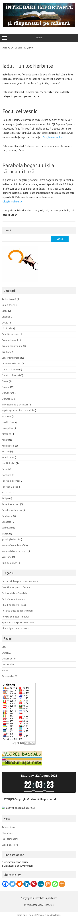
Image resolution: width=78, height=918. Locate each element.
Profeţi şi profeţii (11, 480)
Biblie (5, 311)
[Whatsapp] (55, 884)
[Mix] (48, 884)
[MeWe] (41, 884)
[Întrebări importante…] (39, 26)
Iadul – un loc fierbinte (28, 66)
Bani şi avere (8, 305)
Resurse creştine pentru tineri (17, 610)
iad (57, 92)
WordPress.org (10, 844)
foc (36, 92)
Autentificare (8, 827)
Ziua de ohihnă (9, 563)
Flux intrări (7, 833)
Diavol (5, 381)
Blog (4, 647)
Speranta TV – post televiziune (18, 622)
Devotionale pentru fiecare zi (17, 587)
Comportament (10, 340)
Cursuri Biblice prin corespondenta (20, 581)
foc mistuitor (47, 92)
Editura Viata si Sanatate (15, 593)
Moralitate (7, 457)
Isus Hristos (8, 422)
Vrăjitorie (7, 557)
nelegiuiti (8, 96)
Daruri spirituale (10, 369)
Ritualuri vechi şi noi (12, 510)
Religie (5, 498)
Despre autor (9, 658)
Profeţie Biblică (10, 486)
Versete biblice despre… (14, 551)
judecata (64, 92)
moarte (12, 150)
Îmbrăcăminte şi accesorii (15, 404)
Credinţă (6, 352)
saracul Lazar (10, 214)
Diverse (6, 387)
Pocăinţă (6, 475)
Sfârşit (5, 533)
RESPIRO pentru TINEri (14, 605)
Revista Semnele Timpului (15, 616)
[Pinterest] (33, 884)
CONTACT (7, 653)
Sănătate (6, 522)
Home (5, 670)
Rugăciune (7, 516)
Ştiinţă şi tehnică (10, 539)
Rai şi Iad (19, 92)
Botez (5, 322)
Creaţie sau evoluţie (12, 346)
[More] (62, 884)
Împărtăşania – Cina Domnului (17, 410)
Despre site (8, 664)
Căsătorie (7, 328)
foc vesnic (66, 146)
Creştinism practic (11, 357)
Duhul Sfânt (8, 393)
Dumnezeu (7, 398)
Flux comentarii (10, 838)
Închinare (6, 416)
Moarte (6, 451)
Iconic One (21, 915)
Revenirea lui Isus (11, 504)
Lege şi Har (7, 428)
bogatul (39, 210)
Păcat (5, 469)
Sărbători (7, 527)
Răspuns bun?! (9, 676)
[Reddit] (19, 884)
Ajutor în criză (9, 299)
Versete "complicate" (13, 545)
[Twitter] (12, 884)
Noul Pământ (8, 463)
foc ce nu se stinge (49, 146)
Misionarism (8, 445)
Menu (39, 37)
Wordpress (55, 915)
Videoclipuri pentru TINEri (15, 628)
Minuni (5, 439)
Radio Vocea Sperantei (14, 599)
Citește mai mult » (53, 137)
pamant (18, 96)
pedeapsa (29, 96)
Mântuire (6, 434)
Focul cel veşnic (20, 111)
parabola (64, 210)
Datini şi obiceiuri (11, 375)
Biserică (6, 316)
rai (38, 96)
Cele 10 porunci (10, 334)
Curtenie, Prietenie (11, 363)
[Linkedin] (26, 884)
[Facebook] (5, 884)
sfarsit (21, 150)
